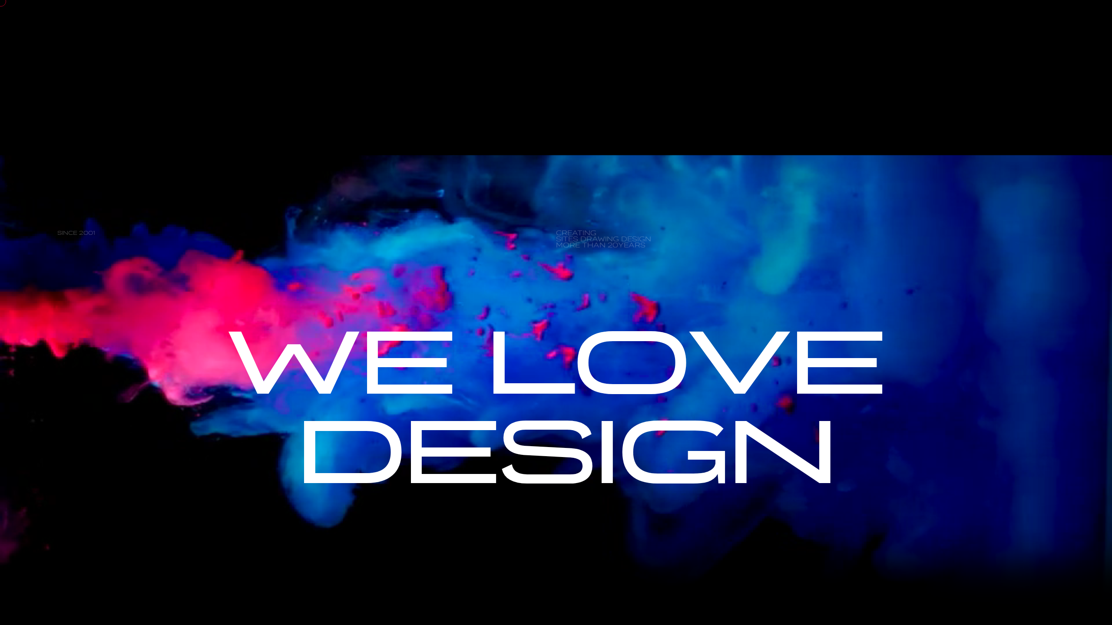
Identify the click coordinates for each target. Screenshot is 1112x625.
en (862, 50)
